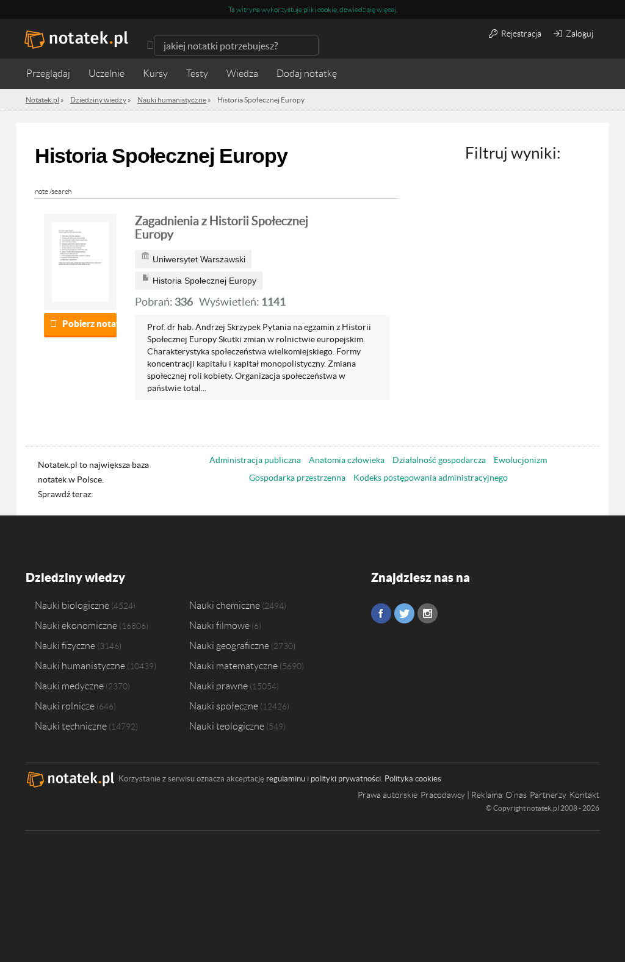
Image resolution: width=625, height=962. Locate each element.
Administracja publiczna (255, 460)
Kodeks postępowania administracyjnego (430, 478)
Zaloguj (578, 33)
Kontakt (584, 795)
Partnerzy (548, 795)
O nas (516, 795)
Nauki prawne (218, 685)
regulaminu (285, 778)
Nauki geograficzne (229, 645)
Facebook (381, 613)
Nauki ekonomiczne (76, 625)
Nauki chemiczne (224, 605)
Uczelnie (107, 73)
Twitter (404, 613)
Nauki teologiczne (226, 725)
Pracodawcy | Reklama (461, 795)
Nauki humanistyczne (80, 665)
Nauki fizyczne (65, 645)
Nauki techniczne (71, 725)
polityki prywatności (346, 778)
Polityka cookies (413, 778)
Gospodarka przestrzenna (297, 478)
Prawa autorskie (387, 795)
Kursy (155, 73)
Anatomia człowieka (347, 460)
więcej (386, 9)
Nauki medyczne (69, 685)
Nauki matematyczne (233, 665)
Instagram (427, 613)
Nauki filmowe (219, 625)
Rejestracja (520, 33)
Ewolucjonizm (520, 460)
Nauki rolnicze (65, 705)
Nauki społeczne (223, 705)
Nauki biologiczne (72, 605)
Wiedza (242, 73)
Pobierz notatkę (89, 323)
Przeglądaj (48, 73)
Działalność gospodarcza (439, 460)
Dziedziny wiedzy (75, 577)
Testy (197, 73)
